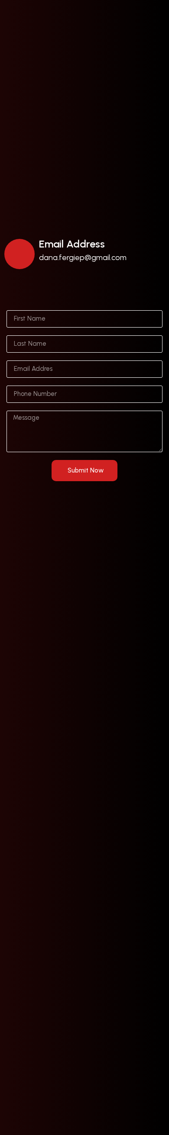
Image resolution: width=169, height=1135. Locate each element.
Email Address (72, 244)
